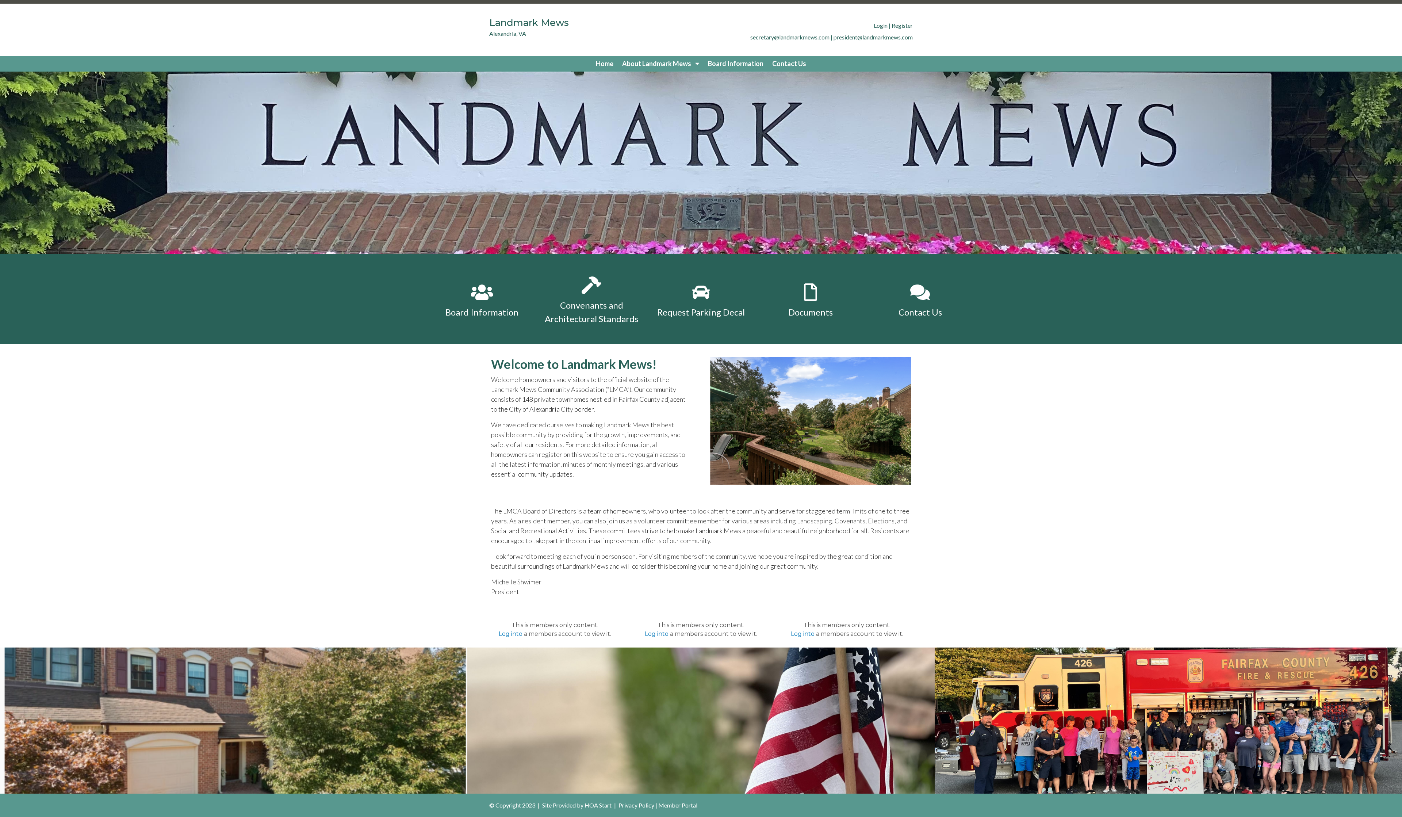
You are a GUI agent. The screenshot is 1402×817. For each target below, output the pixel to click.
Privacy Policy (636, 805)
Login (881, 25)
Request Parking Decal (701, 312)
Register (902, 25)
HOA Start (598, 805)
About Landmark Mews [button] (657, 64)
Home (604, 64)
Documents (810, 312)
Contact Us (789, 64)
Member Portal (677, 805)
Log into (510, 633)
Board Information (735, 64)
